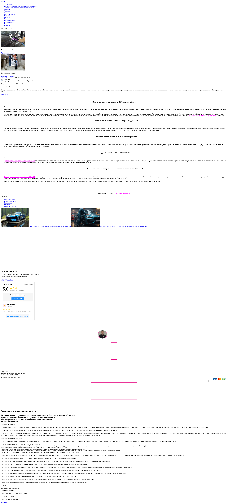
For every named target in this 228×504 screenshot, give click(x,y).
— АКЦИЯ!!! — (9, 4)
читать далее (4, 94)
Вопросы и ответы (10, 201)
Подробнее (4, 502)
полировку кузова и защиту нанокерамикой (203, 115)
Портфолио (7, 16)
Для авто (7, 9)
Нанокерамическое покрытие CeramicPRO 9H (19, 177)
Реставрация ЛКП (9, 20)
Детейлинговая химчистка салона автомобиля (19, 161)
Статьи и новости (9, 14)
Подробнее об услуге (7, 53)
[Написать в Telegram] (108, 353)
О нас (6, 12)
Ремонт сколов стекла (10, 24)
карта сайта (7, 17)
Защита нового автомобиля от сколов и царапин (19, 7)
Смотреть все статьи (141, 226)
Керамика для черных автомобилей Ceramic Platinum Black (22, 6)
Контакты (7, 19)
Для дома (7, 11)
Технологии (8, 203)
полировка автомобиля (123, 193)
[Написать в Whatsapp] (119, 353)
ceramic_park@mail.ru (7, 280)
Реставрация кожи (9, 22)
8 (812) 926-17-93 (6, 77)
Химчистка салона (10, 206)
